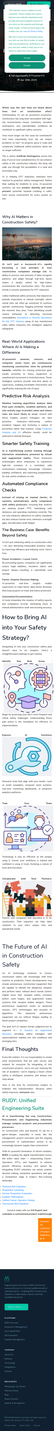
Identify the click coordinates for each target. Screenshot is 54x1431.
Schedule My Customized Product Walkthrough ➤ (45, 1230)
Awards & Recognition (15, 1403)
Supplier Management (15, 1339)
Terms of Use (24, 1425)
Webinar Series (11, 1390)
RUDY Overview (11, 1323)
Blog (6, 1395)
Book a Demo (15, 1307)
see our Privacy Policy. (33, 31)
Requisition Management (16, 1327)
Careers (8, 1371)
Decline (27, 65)
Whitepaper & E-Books (15, 1386)
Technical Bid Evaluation (14, 1186)
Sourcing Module (12, 1331)
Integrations (10, 1367)
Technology (10, 1363)
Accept (27, 58)
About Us (9, 1354)
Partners (8, 1359)
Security (36, 1425)
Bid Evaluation (11, 1335)
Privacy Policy (10, 1425)
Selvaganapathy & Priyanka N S (27, 75)
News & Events (11, 1399)
